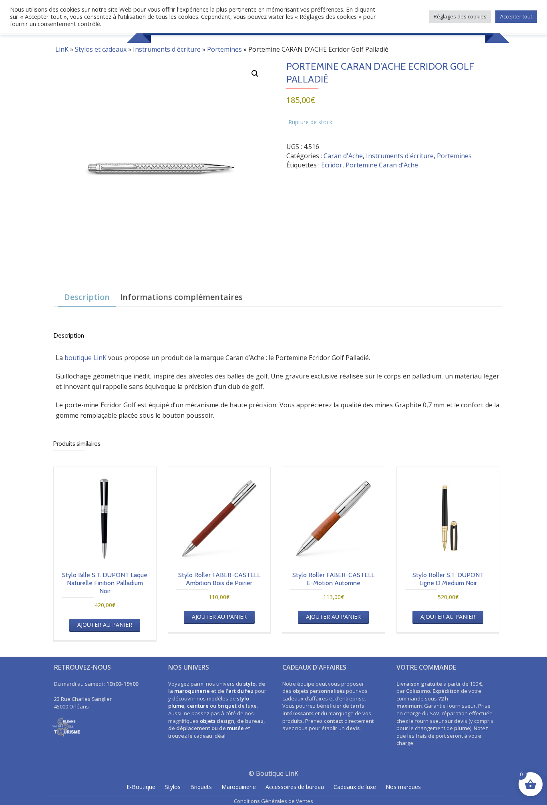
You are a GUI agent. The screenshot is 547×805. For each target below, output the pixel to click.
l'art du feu (239, 690)
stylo (249, 683)
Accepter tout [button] (516, 16)
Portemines (224, 49)
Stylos (173, 787)
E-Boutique (141, 787)
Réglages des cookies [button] (460, 16)
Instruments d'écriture (167, 49)
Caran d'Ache (343, 155)
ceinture (198, 705)
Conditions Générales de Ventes (273, 801)
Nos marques (403, 787)
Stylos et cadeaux (101, 49)
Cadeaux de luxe (355, 787)
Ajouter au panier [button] (104, 624)
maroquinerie (192, 690)
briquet (227, 705)
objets (207, 720)
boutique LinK (85, 357)
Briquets (201, 787)
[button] (255, 73)
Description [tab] (87, 297)
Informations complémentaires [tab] (181, 297)
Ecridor (331, 165)
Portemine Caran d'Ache (382, 165)
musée (235, 728)
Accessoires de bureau (294, 787)
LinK (61, 49)
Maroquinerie (238, 787)
